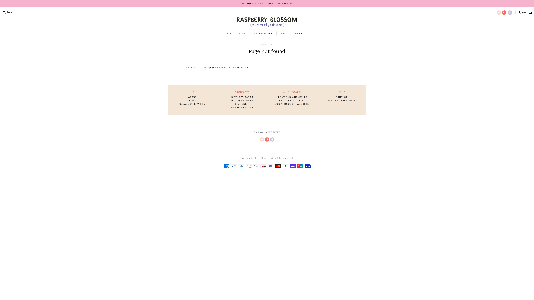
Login (523, 12)
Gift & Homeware (263, 33)
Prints (283, 33)
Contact (342, 97)
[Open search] (4, 12)
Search (10, 12)
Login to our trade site (292, 104)
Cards (242, 33)
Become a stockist (292, 100)
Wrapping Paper (242, 107)
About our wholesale (291, 97)
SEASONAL (299, 33)
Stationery (242, 104)
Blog (192, 100)
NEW (229, 33)
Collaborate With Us (192, 104)
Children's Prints (242, 100)
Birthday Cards (242, 97)
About (192, 97)
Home (263, 44)
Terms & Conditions (341, 100)
